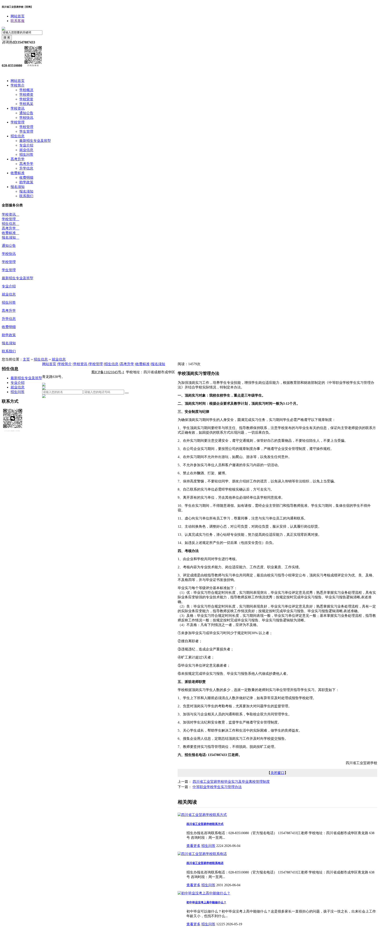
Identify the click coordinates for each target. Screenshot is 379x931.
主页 (26, 359)
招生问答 (26, 154)
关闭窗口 (277, 773)
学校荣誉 (26, 99)
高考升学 (18, 159)
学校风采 (26, 104)
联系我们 (26, 196)
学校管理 (18, 122)
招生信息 (18, 136)
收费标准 (18, 173)
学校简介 (18, 85)
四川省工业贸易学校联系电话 (204, 863)
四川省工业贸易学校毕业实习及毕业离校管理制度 (231, 781)
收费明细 (26, 177)
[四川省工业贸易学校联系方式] (202, 815)
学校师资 (26, 94)
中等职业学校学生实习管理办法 (217, 787)
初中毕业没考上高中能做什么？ (206, 902)
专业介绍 (26, 145)
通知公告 (26, 113)
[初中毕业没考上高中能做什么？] (204, 893)
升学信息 (26, 168)
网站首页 (18, 16)
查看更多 (193, 846)
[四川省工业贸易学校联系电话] (202, 854)
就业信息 (26, 150)
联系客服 (18, 21)
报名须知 (18, 187)
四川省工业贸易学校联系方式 (204, 824)
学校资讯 (18, 108)
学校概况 (26, 90)
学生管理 (26, 131)
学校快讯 (26, 117)
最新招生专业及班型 (35, 141)
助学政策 (26, 182)
